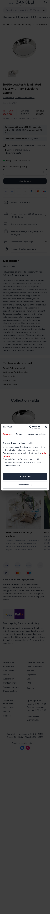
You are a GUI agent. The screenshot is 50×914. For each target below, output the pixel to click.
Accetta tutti (25, 476)
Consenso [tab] (7, 434)
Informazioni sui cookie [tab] (37, 434)
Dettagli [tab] (19, 434)
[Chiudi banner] (46, 427)
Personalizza (23, 485)
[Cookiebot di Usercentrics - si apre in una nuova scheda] (30, 427)
